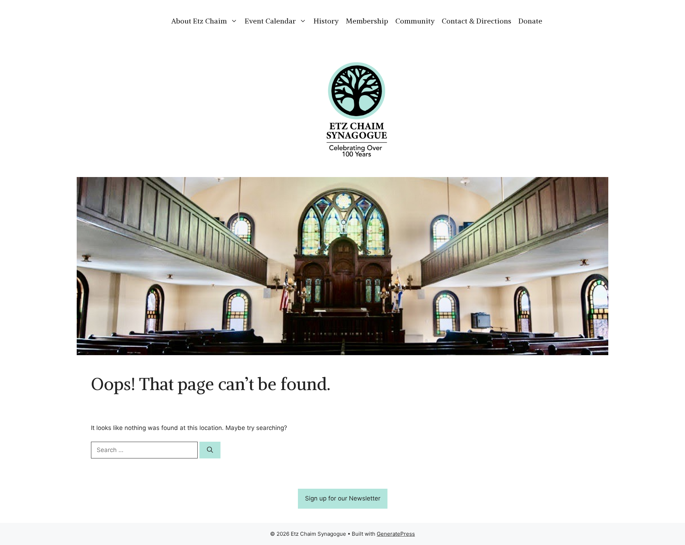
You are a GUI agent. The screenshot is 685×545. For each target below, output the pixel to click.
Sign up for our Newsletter (342, 498)
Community (415, 20)
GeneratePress (396, 533)
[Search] (209, 450)
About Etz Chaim (199, 20)
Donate (530, 20)
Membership (367, 20)
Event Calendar (270, 20)
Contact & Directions (476, 20)
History (326, 20)
